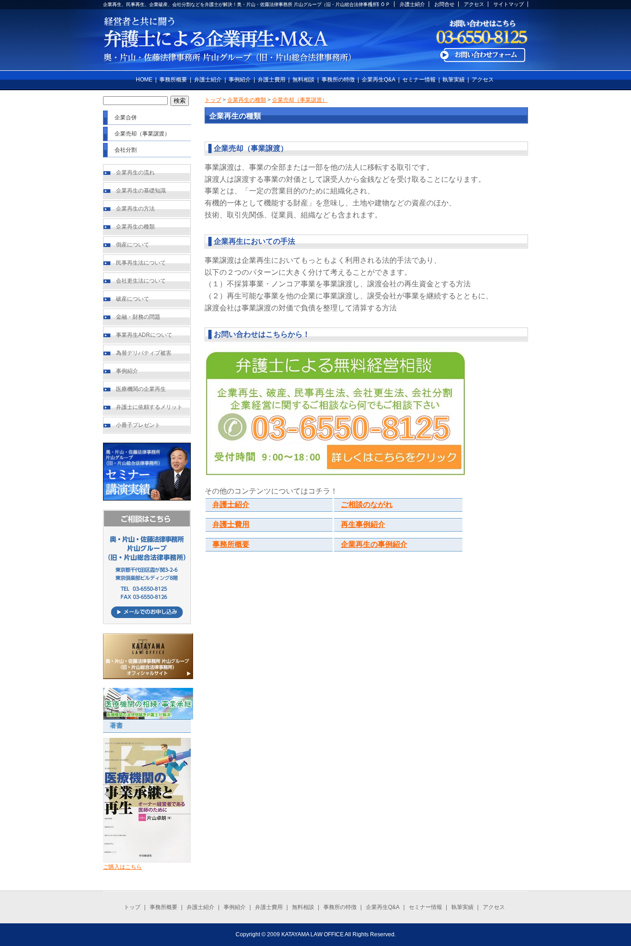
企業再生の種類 (135, 226)
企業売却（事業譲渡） (300, 100)
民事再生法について (141, 263)
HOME (144, 79)
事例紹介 (240, 79)
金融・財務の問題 (138, 317)
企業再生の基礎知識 (141, 190)
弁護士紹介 (412, 4)
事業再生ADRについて (144, 335)
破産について (132, 299)
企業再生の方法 (135, 208)
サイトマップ (508, 4)
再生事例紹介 (363, 524)
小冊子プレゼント (138, 425)
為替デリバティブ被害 (143, 353)
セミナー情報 (419, 79)
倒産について (132, 244)
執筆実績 (454, 79)
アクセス (474, 4)
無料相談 (303, 79)
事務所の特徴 (338, 79)
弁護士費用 (271, 79)
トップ (213, 100)
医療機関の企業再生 (141, 389)
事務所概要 (173, 79)
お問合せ (444, 4)
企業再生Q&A (378, 79)
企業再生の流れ (135, 172)
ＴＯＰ (382, 4)
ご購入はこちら (122, 867)
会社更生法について (141, 281)
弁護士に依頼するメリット (149, 407)
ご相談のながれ (367, 504)
